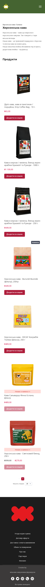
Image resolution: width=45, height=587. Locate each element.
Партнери (22, 556)
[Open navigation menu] (40, 6)
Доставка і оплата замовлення (22, 543)
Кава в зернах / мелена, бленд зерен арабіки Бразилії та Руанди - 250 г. (22, 222)
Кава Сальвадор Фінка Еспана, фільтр (19, 396)
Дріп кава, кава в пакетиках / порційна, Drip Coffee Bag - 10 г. (19, 105)
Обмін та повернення (22, 547)
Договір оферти (22, 538)
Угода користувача (22, 533)
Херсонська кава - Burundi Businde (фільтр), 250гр (21, 280)
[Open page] (22, 513)
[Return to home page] (6, 6)
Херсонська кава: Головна (12, 24)
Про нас (22, 552)
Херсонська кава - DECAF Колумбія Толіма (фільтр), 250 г (21, 338)
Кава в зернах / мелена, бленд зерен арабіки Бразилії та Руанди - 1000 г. (22, 163)
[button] (14, 118)
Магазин (22, 561)
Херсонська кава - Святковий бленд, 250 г (22, 454)
